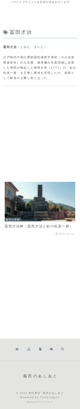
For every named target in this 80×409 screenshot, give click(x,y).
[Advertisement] (40, 134)
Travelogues (50, 397)
